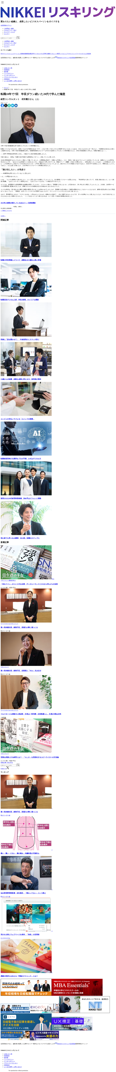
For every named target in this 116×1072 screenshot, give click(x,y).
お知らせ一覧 (8, 68)
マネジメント (72, 53)
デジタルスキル (38, 53)
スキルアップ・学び (10, 30)
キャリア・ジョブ (9, 32)
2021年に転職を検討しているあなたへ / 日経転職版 (18, 203)
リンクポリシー (9, 73)
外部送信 (7, 79)
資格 (21, 53)
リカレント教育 (55, 53)
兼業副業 (28, 53)
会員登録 (3, 25)
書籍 (49, 53)
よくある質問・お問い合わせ (13, 81)
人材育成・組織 (9, 28)
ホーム (6, 87)
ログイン (9, 25)
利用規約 (7, 69)
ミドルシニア (64, 53)
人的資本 (88, 53)
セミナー (7, 34)
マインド (5, 53)
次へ (4, 216)
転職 (24, 53)
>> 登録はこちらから (6, 210)
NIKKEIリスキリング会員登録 (66, 57)
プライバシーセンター (11, 77)
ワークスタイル (81, 53)
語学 (32, 53)
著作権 (6, 71)
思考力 (45, 53)
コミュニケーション (14, 53)
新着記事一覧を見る (7, 762)
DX (2, 53)
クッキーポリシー (9, 75)
